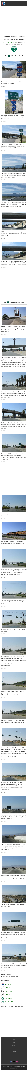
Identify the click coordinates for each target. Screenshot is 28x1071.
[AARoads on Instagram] (17, 1061)
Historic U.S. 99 (8, 994)
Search (13, 1054)
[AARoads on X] (14, 1061)
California (13, 42)
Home (3, 42)
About (14, 1039)
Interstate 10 (8, 984)
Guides (8, 42)
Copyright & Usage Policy (21, 1066)
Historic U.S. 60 (8, 987)
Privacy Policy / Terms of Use (14, 1068)
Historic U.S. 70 (8, 991)
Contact (14, 1051)
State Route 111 (9, 1001)
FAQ (14, 1042)
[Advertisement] (14, 21)
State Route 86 (8, 998)
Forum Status (14, 1048)
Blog (14, 1045)
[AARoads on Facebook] (11, 1061)
